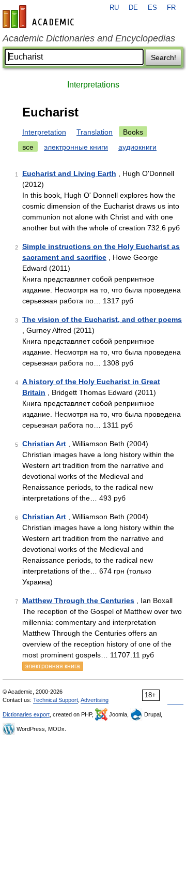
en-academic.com (40, 16)
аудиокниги (137, 147)
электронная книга (52, 666)
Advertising (95, 700)
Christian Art (44, 444)
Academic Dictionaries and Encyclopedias (89, 38)
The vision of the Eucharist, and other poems (102, 319)
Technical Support (55, 700)
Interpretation (44, 132)
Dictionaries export (26, 714)
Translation (94, 132)
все (28, 147)
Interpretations (93, 84)
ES (152, 7)
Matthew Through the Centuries (78, 600)
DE (133, 7)
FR (171, 7)
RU (114, 7)
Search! (163, 57)
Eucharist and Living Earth (69, 173)
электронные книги (76, 147)
